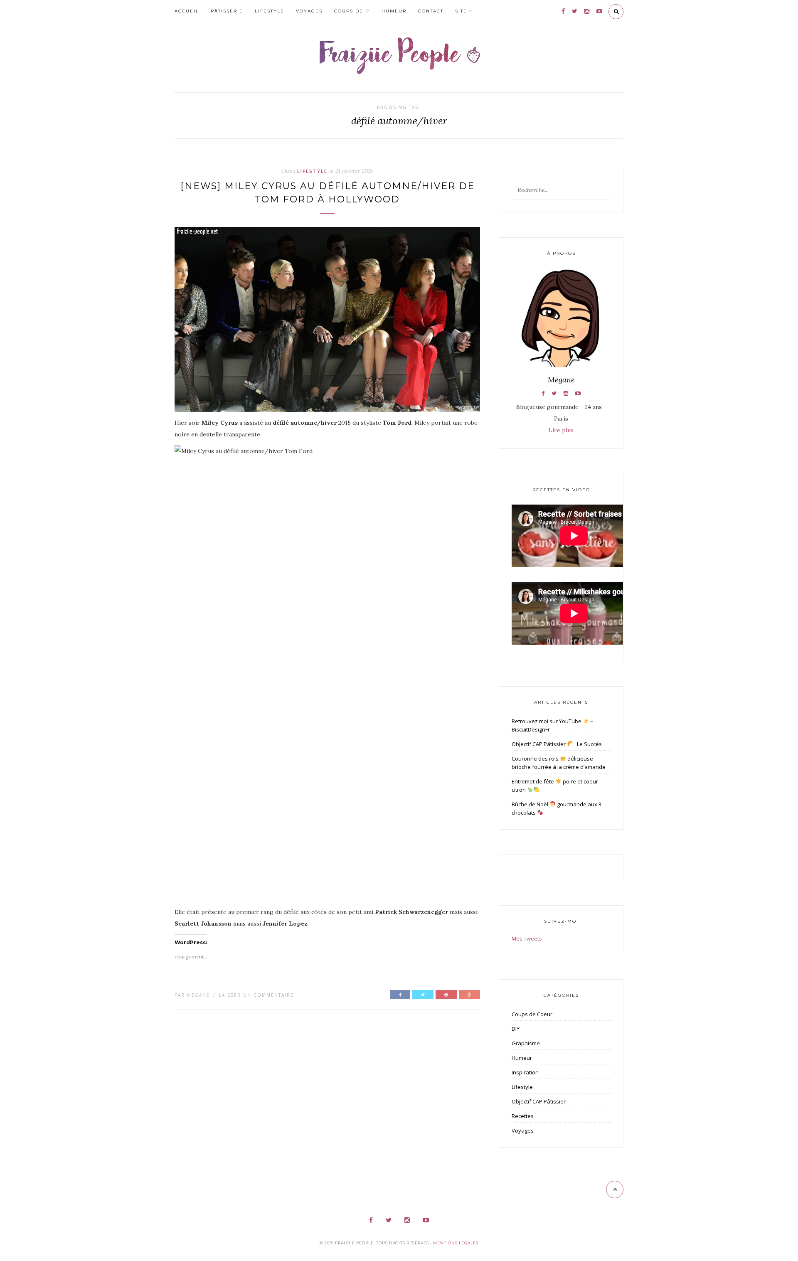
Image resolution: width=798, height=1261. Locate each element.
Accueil (187, 11)
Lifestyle (269, 11)
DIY (516, 1028)
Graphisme (526, 1043)
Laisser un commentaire (256, 995)
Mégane (198, 995)
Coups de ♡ (352, 11)
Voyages (309, 11)
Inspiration (525, 1072)
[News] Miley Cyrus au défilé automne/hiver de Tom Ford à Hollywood (327, 192)
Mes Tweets (527, 938)
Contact (430, 11)
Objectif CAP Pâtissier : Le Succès (557, 744)
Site (461, 11)
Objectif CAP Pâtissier (539, 1101)
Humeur (394, 11)
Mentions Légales (455, 1243)
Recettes (523, 1116)
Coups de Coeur (532, 1014)
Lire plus (561, 430)
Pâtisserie (227, 11)
